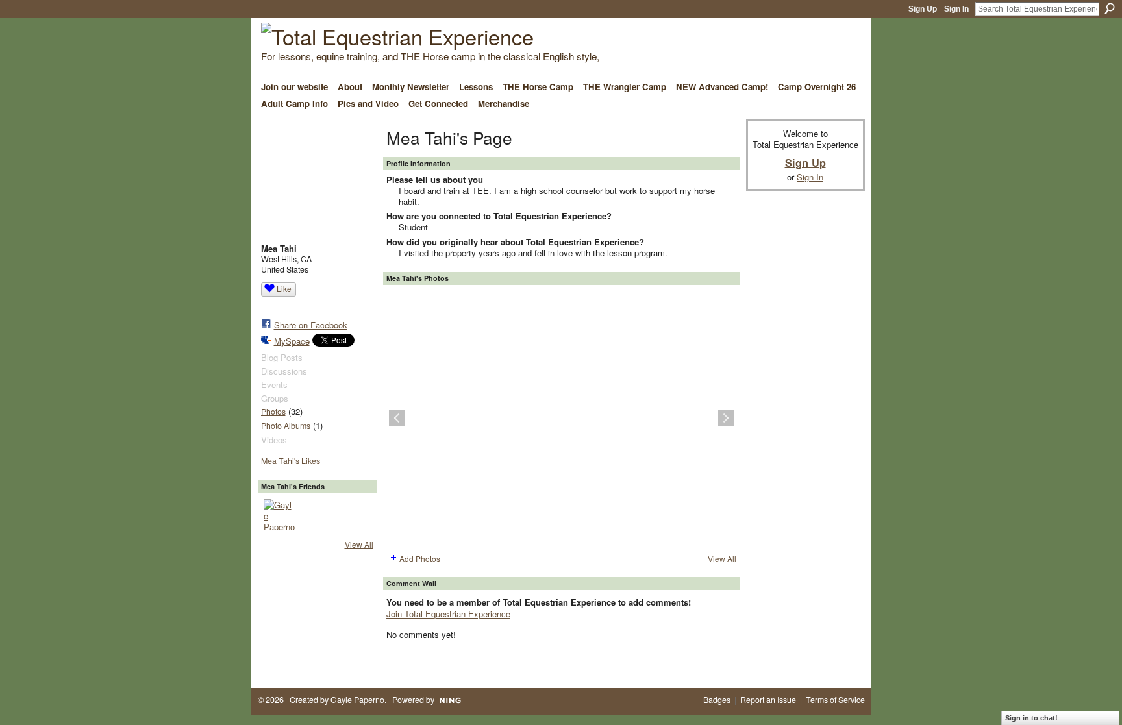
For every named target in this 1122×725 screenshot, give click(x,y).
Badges (716, 700)
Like (284, 288)
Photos (273, 411)
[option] (561, 418)
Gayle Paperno (357, 700)
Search (1109, 8)
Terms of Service (835, 700)
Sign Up (922, 9)
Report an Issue (768, 700)
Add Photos (419, 558)
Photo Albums (285, 426)
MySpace (292, 341)
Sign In (956, 9)
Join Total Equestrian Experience (448, 614)
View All (359, 544)
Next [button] (726, 418)
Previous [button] (397, 418)
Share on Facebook (310, 325)
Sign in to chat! (1031, 718)
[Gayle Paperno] (279, 514)
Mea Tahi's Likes (290, 461)
